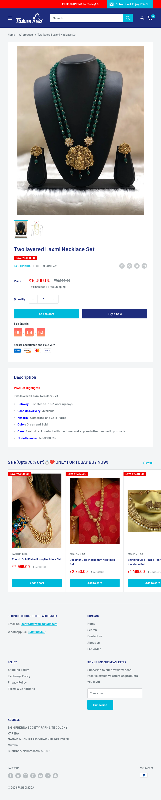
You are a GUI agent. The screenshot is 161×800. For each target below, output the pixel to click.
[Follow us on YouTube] (40, 775)
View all (148, 462)
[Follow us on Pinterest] (33, 775)
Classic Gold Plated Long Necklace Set (36, 559)
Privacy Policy (17, 682)
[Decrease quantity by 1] (33, 299)
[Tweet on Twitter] (137, 266)
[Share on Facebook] (122, 266)
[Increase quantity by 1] (54, 299)
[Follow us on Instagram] (25, 775)
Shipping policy (18, 669)
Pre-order (94, 649)
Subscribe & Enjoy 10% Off (133, 4)
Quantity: (20, 299)
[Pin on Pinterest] (129, 266)
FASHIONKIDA (22, 266)
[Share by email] (144, 266)
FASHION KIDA (19, 553)
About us (93, 642)
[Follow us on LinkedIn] (48, 775)
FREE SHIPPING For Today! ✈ (80, 4)
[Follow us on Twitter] (18, 775)
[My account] (142, 18)
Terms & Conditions (21, 688)
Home (11, 34)
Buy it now (115, 313)
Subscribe (100, 705)
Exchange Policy (19, 676)
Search (92, 630)
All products (26, 34)
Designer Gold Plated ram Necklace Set (92, 562)
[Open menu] (10, 18)
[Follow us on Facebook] (10, 775)
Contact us (94, 636)
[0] (149, 18)
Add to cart (46, 313)
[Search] (128, 18)
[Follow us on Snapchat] (55, 775)
